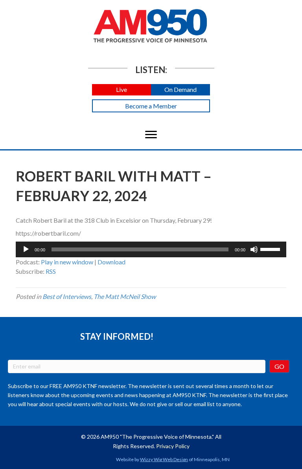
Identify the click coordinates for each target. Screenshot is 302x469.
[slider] (271, 249)
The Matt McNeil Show (125, 296)
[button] (121, 89)
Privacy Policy (173, 446)
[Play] (26, 249)
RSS (51, 271)
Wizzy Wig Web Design (164, 459)
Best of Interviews (66, 296)
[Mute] (254, 249)
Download (111, 262)
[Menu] (151, 134)
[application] (151, 249)
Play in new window (67, 262)
